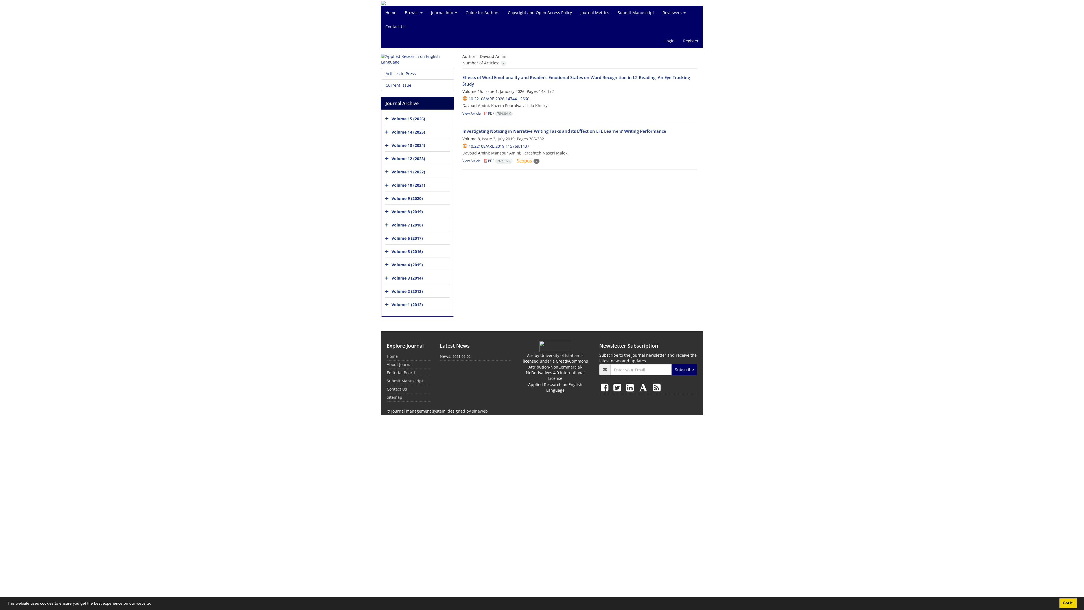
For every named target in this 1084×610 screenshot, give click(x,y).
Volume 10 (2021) (408, 185)
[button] (153, 604)
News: (445, 356)
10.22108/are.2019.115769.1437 (499, 146)
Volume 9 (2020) (407, 198)
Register (691, 40)
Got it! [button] (1068, 603)
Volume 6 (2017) (407, 238)
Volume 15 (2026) (408, 118)
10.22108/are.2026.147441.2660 (499, 98)
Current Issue (398, 85)
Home (390, 12)
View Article (471, 113)
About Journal (400, 364)
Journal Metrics (594, 12)
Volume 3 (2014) (407, 278)
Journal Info (442, 12)
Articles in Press (401, 73)
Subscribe (684, 369)
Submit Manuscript (636, 12)
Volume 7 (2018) (407, 225)
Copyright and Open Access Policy (540, 12)
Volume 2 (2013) (407, 291)
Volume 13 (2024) (408, 145)
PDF (499, 113)
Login (670, 40)
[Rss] (657, 387)
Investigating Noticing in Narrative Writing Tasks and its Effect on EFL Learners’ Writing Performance (564, 131)
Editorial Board (401, 372)
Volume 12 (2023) (408, 158)
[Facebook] (605, 387)
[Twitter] (618, 387)
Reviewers (673, 12)
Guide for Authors (482, 12)
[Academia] (644, 387)
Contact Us (395, 26)
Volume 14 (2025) (408, 132)
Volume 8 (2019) (407, 211)
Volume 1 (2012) (407, 304)
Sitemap (394, 397)
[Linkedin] (631, 387)
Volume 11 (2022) (408, 172)
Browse (412, 12)
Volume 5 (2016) (407, 251)
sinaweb (480, 411)
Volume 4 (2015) (407, 264)
